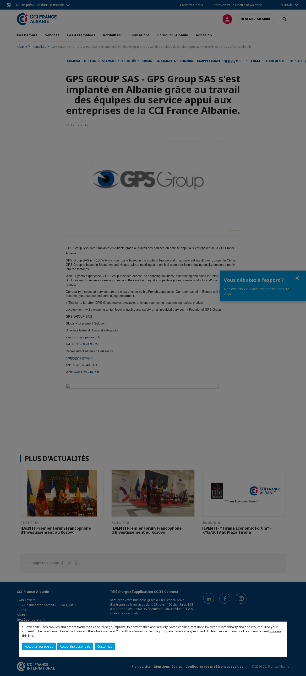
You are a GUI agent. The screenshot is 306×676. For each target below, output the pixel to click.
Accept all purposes (39, 646)
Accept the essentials (75, 646)
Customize (105, 646)
